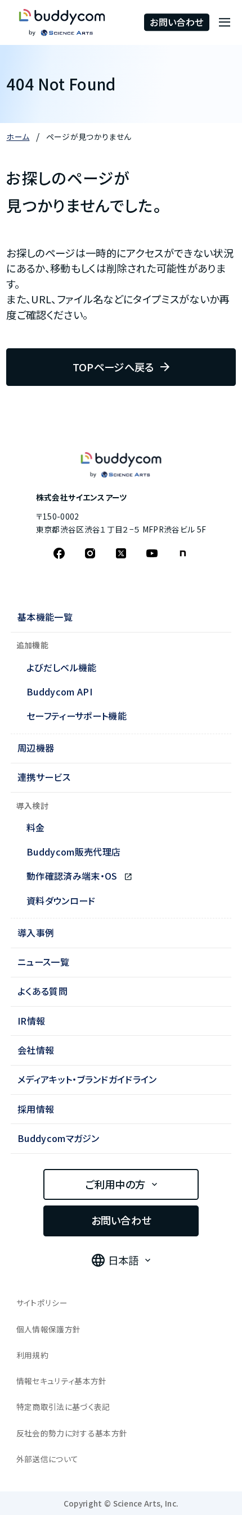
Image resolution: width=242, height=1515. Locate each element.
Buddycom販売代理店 (73, 851)
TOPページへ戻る (113, 367)
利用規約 (32, 1355)
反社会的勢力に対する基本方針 (72, 1433)
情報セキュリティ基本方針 (61, 1380)
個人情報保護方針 (48, 1329)
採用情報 (35, 1109)
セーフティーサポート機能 (76, 715)
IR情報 (31, 1020)
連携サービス (43, 777)
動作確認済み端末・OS (73, 875)
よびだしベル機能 (61, 667)
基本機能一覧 (45, 617)
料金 (35, 827)
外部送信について (47, 1458)
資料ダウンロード (61, 900)
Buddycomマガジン (58, 1138)
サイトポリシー (42, 1302)
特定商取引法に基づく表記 (63, 1406)
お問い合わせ (176, 22)
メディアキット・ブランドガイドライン (87, 1079)
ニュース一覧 (43, 961)
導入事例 (35, 932)
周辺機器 (35, 747)
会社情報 (35, 1050)
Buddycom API (59, 691)
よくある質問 (42, 991)
